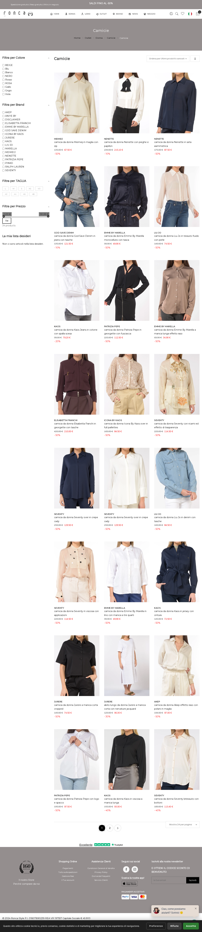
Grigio (8, 90)
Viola (7, 94)
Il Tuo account (68, 880)
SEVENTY (10, 170)
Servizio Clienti (101, 880)
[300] (19, 14)
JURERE (10, 137)
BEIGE (9, 65)
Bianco (9, 72)
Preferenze (156, 926)
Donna (99, 38)
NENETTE (10, 155)
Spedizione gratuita (20, 4)
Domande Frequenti (101, 876)
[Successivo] (118, 828)
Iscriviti (192, 880)
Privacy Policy (101, 872)
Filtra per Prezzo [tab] (14, 206)
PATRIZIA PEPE (14, 159)
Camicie (111, 38)
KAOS (8, 141)
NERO (8, 76)
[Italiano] (190, 14)
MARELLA (11, 148)
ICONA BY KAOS (14, 134)
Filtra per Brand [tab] (13, 104)
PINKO (9, 163)
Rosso (8, 79)
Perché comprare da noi (26, 883)
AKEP (8, 112)
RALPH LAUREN (14, 166)
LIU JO (9, 145)
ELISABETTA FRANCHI (18, 123)
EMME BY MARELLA (17, 126)
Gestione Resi (68, 876)
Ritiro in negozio (51, 4)
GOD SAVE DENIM (15, 130)
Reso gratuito (36, 4)
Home (77, 38)
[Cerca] (177, 14)
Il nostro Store (26, 880)
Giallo (8, 86)
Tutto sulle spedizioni (67, 872)
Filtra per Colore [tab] (13, 57)
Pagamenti (68, 868)
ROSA (8, 83)
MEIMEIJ (10, 152)
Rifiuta (174, 926)
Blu (7, 68)
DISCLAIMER (12, 119)
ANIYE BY (10, 116)
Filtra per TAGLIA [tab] (14, 181)
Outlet (88, 38)
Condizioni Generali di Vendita (101, 868)
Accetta (191, 926)
